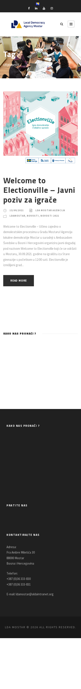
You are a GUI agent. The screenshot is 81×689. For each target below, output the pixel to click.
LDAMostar (17, 215)
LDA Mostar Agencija (50, 210)
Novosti (33, 215)
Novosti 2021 (49, 215)
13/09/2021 (17, 210)
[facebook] (29, 8)
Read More (18, 280)
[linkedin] (36, 8)
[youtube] (44, 8)
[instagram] (52, 8)
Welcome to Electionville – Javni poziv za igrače (39, 190)
